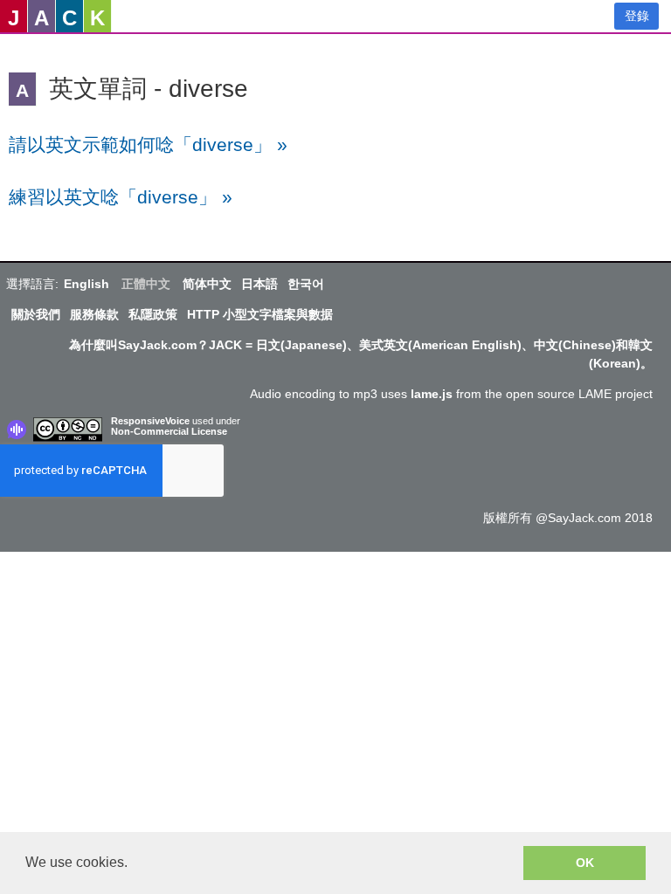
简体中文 (207, 284)
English (86, 284)
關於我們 (35, 314)
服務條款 (94, 314)
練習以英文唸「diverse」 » (120, 197)
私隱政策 (152, 314)
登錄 (637, 16)
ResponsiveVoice (150, 421)
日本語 (259, 284)
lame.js (432, 394)
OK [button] (585, 863)
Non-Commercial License (169, 431)
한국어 (305, 284)
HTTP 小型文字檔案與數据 (260, 314)
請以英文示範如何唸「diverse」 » (148, 144)
